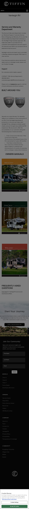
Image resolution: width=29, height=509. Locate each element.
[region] (14, 499)
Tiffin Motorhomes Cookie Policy (9, 499)
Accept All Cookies (14, 506)
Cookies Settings (14, 502)
